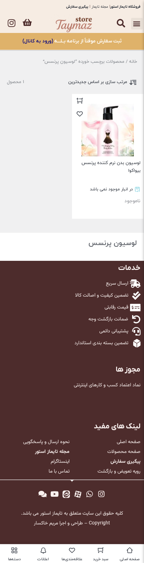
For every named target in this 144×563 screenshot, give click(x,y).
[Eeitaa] (66, 494)
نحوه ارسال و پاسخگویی (46, 442)
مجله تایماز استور (52, 452)
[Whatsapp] (90, 494)
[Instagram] (11, 23)
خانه (133, 62)
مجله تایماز (100, 7)
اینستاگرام (60, 462)
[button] (137, 23)
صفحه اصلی (129, 442)
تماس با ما (59, 471)
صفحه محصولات (124, 452)
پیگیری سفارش (77, 7)
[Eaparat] (78, 494)
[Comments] (43, 494)
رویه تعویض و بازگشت (119, 471)
